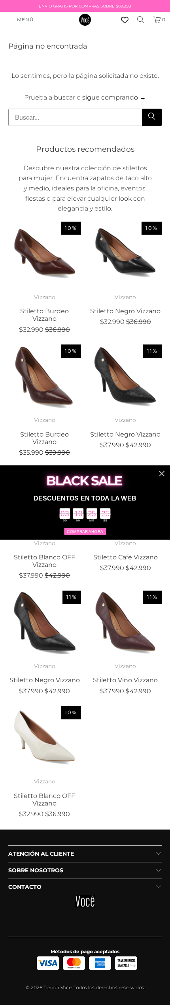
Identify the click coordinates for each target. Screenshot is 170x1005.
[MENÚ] (4, 20)
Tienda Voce (57, 987)
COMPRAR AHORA (85, 531)
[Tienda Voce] (85, 20)
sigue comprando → (114, 97)
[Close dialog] (162, 474)
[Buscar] (140, 20)
